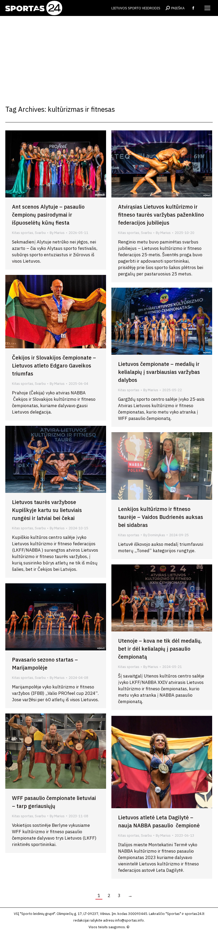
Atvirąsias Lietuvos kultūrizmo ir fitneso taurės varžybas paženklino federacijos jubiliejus (161, 214)
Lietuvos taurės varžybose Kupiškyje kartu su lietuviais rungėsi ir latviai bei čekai (47, 510)
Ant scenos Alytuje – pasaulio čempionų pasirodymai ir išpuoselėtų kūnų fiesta (48, 214)
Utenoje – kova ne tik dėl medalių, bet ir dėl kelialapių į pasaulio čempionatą (160, 648)
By (57, 232)
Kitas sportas (22, 232)
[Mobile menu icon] (207, 8)
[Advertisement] (109, 56)
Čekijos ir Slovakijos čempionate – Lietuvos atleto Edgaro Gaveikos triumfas (54, 365)
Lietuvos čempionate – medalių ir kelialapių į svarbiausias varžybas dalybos (159, 371)
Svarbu (40, 232)
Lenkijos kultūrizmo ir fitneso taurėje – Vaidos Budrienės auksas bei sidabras (160, 517)
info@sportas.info (129, 920)
